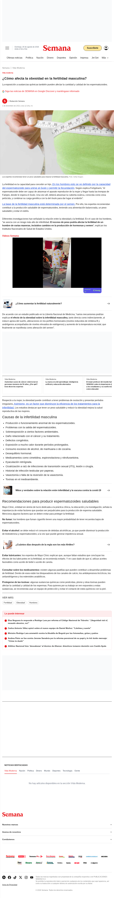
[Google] (4, 877)
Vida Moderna (18, 68)
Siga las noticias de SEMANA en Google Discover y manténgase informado (42, 91)
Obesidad (20, 603)
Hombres (33, 603)
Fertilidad (8, 603)
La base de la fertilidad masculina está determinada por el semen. (38, 204)
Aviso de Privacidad (12, 885)
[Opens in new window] (9, 877)
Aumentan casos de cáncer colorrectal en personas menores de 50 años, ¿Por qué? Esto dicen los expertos (21, 384)
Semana (6, 68)
